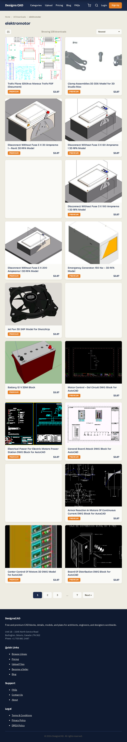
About (15, 699)
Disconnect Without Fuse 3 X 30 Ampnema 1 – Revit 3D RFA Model (33, 146)
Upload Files (18, 664)
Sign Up (115, 5)
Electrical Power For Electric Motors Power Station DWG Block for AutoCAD (33, 450)
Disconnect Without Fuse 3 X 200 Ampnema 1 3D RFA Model (27, 269)
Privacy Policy (19, 720)
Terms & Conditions (22, 715)
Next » (88, 595)
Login (104, 5)
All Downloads (19, 17)
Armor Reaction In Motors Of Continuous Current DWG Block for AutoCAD (92, 512)
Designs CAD (14, 5)
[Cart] (89, 5)
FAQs (14, 689)
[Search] (96, 5)
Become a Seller (20, 669)
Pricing (15, 659)
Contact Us (17, 694)
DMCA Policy (18, 725)
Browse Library (19, 654)
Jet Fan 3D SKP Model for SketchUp (29, 329)
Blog (14, 674)
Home (7, 17)
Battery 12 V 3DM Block (21, 387)
